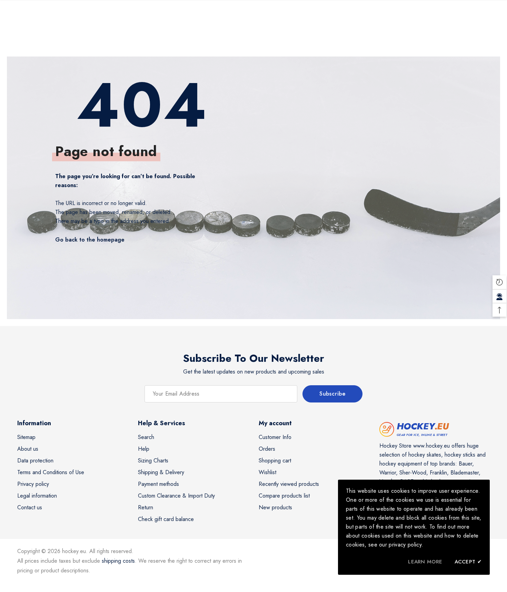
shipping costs (118, 561)
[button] (499, 282)
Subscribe (332, 394)
